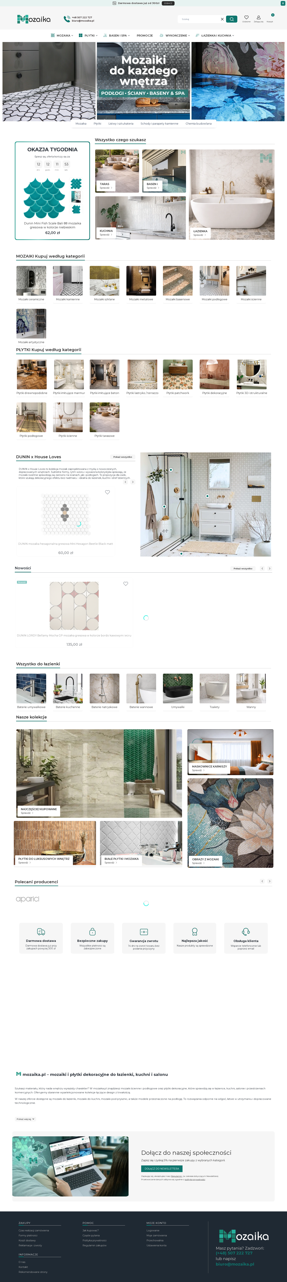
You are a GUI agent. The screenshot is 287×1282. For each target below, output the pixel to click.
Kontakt (23, 1267)
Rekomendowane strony (33, 1272)
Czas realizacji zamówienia (34, 1230)
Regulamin (176, 1176)
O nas (22, 1262)
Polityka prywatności (94, 1240)
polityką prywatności (195, 1179)
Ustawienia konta (156, 1245)
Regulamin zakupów (94, 1245)
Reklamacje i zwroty (30, 1245)
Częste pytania (91, 1235)
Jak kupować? (91, 1230)
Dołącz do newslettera (162, 1168)
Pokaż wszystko (122, 457)
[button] (231, 19)
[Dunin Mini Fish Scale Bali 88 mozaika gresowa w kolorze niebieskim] (44, 198)
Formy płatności (28, 1235)
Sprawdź (105, 187)
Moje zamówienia (156, 1235)
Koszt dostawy (27, 1240)
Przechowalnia (154, 1240)
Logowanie (152, 1230)
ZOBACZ (168, 3)
